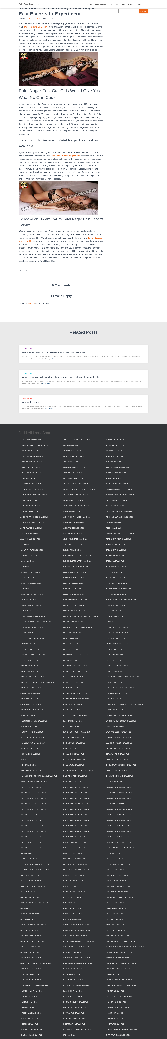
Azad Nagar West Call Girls (118, 539)
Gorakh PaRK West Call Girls (76, 925)
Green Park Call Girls (30, 947)
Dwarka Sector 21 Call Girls (118, 820)
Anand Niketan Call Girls (74, 478)
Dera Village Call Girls (73, 754)
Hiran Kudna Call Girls (116, 1002)
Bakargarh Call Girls (30, 572)
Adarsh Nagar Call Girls (117, 440)
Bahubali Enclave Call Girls (75, 566)
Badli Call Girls (27, 561)
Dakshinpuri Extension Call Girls (121, 721)
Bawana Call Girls (28, 599)
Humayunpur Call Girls (73, 1013)
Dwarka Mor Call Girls (30, 787)
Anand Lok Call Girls (29, 478)
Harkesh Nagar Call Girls (32, 991)
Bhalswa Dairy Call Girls (31, 627)
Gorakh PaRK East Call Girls (33, 925)
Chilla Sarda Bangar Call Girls (120, 688)
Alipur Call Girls (113, 462)
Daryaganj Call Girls (29, 726)
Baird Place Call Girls (116, 566)
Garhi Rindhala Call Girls (74, 892)
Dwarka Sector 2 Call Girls (32, 820)
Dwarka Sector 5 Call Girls (118, 837)
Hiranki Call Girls (28, 1007)
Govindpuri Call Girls (30, 930)
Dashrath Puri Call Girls (31, 732)
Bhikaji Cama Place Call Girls (33, 638)
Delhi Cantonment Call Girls (119, 743)
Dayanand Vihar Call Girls (32, 737)
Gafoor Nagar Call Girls (31, 875)
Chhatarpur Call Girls (30, 688)
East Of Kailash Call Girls (75, 848)
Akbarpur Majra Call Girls (32, 456)
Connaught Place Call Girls (33, 710)
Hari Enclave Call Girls (30, 980)
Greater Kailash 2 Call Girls (33, 941)
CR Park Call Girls (71, 710)
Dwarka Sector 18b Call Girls (33, 815)
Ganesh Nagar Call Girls (74, 881)
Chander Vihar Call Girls (117, 671)
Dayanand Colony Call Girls (118, 732)
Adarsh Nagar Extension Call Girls (36, 445)
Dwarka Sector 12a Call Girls (119, 792)
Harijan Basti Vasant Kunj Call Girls (122, 985)
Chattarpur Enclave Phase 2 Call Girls (37, 682)
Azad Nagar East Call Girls (75, 539)
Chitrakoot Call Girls (30, 699)
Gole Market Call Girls (30, 919)
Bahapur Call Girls (28, 566)
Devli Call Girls (27, 759)
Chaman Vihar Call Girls (31, 666)
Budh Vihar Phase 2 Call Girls (76, 655)
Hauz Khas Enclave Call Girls (119, 996)
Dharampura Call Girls (73, 765)
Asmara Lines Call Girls (73, 528)
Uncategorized (28, 348)
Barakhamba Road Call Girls (118, 588)
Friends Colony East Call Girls (34, 870)
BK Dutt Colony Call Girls (118, 644)
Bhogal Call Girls (71, 638)
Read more (56, 359)
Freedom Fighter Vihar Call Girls (78, 864)
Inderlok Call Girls (29, 1024)
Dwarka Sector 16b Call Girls (119, 803)
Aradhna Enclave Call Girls (75, 495)
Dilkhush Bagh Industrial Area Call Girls (38, 776)
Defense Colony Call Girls (32, 743)
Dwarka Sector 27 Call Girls (33, 831)
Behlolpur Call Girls (30, 611)
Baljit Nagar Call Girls (30, 583)
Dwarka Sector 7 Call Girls (75, 842)
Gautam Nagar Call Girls (117, 892)
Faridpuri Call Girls (115, 853)
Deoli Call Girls (70, 748)
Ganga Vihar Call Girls (116, 881)
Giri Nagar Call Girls (29, 914)
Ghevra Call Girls (28, 908)
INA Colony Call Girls (30, 1018)
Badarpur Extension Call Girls (77, 555)
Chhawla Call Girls (71, 688)
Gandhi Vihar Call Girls (30, 881)
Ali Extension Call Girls (31, 462)
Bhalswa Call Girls (114, 622)
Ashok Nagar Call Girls (30, 511)
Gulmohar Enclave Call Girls (76, 958)
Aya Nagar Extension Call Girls (120, 533)
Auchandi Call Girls (29, 533)
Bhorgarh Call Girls (115, 638)
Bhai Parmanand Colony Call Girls (35, 622)
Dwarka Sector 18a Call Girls (119, 809)
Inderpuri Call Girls (115, 1024)
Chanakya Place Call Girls (75, 666)
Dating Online (27, 398)
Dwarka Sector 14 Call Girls (76, 798)
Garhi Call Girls (70, 886)
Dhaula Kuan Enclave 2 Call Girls (121, 770)
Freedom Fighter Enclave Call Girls (36, 864)
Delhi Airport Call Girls (74, 743)
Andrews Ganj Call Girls (31, 489)
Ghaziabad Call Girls (72, 903)
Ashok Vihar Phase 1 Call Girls (119, 511)
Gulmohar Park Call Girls (117, 958)
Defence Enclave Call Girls (118, 737)
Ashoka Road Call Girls (73, 522)
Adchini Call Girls (71, 445)
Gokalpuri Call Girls (115, 914)
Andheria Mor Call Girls (117, 484)
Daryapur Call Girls (72, 726)
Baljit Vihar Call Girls (73, 583)
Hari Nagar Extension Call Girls (34, 985)
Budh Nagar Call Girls (116, 649)
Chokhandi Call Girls (115, 699)
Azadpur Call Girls (28, 544)
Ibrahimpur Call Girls (115, 1013)
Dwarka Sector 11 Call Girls (33, 792)
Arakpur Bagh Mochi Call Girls (120, 495)
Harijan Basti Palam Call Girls (76, 985)
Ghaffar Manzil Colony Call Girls (35, 903)
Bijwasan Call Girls (29, 644)
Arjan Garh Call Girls (73, 500)
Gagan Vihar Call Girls (73, 875)
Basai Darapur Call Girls (31, 594)
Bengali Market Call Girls (75, 611)
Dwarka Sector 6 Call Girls (32, 842)
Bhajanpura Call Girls (73, 622)
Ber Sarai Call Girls (115, 611)
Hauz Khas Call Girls (72, 996)
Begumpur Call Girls (115, 605)
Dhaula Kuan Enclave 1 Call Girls (78, 770)
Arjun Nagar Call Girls (116, 500)
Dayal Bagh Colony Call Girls (76, 732)
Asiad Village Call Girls (31, 528)
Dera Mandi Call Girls (30, 754)
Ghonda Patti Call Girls (116, 908)
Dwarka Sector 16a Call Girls (76, 803)
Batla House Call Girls (116, 594)
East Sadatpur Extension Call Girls (122, 848)
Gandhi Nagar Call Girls (117, 875)
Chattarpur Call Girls (73, 677)
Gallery (131, 4)
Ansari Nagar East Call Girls (119, 489)
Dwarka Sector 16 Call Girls (33, 803)
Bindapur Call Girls (72, 644)
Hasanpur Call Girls (115, 991)
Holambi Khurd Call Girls (117, 1007)
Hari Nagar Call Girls (73, 980)
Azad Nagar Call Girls (30, 539)
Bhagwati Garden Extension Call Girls (80, 616)
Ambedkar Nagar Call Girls (118, 467)
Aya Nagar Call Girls (72, 533)
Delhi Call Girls (101, 4)
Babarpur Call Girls (72, 550)
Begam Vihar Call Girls (73, 605)
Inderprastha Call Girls (74, 1024)
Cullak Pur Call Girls (115, 710)
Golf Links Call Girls (72, 919)
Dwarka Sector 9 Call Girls (32, 848)
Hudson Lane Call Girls (30, 1013)
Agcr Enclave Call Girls (74, 451)
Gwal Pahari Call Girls (30, 969)
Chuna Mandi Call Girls (30, 704)
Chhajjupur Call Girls (116, 682)
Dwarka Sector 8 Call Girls (118, 842)
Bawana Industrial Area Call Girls (121, 599)
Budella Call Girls (71, 649)
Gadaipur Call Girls (115, 870)
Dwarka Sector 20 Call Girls (76, 820)
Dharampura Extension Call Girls (121, 765)
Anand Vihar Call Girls (30, 484)
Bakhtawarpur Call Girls (74, 572)
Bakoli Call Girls (28, 577)
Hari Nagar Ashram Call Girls (119, 980)
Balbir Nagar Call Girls (73, 577)
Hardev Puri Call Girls (73, 974)
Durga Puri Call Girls (73, 781)
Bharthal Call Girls (72, 633)
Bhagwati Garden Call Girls (32, 616)
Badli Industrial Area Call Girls (77, 561)
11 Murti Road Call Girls (31, 439)
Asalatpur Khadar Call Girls (76, 506)
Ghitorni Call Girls (72, 908)
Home (89, 4)
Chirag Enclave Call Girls (75, 693)
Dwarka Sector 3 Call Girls (32, 837)
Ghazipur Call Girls (115, 903)
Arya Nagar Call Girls (30, 506)
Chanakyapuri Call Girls (117, 666)
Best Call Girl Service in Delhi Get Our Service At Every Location (53, 352)
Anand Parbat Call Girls (116, 478)
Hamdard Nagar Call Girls (118, 969)
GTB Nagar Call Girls (72, 952)
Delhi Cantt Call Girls (30, 748)
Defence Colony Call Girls (75, 737)
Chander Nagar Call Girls (75, 671)
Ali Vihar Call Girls (71, 462)
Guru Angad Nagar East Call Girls (35, 963)
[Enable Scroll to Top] (162, 1034)
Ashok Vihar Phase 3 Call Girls (77, 517)
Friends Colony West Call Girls (77, 870)
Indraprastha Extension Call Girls (121, 1029)
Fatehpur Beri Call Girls (74, 859)
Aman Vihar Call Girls (30, 467)
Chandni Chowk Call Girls (32, 677)
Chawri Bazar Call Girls (74, 682)
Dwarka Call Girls (114, 781)
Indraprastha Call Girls (31, 1029)
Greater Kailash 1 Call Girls (118, 936)
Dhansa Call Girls (28, 765)
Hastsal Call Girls (28, 996)
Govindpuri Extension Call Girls (77, 930)
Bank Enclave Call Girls (116, 583)
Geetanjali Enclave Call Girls (119, 897)
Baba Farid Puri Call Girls (31, 550)
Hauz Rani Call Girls (29, 1002)
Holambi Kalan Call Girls (74, 1007)
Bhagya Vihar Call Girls (116, 616)
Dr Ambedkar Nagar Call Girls (33, 781)
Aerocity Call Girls (115, 445)
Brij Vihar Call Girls (29, 649)
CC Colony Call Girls (115, 660)
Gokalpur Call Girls (72, 914)
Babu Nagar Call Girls (116, 550)
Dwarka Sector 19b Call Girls (119, 815)
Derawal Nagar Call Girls (117, 754)
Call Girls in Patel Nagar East (65, 156)
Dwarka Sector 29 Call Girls (118, 831)
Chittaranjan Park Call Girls (76, 699)
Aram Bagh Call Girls (29, 500)
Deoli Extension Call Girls (118, 748)
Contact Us (142, 4)
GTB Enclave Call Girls (30, 952)
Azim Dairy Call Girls (72, 544)
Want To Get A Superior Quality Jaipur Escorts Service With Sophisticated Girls (60, 377)
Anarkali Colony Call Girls (75, 484)
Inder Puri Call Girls (115, 1018)
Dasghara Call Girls (115, 726)
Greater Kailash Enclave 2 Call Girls (122, 941)
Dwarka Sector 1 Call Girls (75, 787)
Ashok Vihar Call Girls (73, 511)
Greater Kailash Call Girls (75, 936)
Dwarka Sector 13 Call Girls (33, 798)
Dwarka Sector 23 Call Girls (76, 826)
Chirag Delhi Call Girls (30, 693)
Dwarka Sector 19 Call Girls (76, 815)
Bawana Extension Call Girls (76, 599)
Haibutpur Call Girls (72, 969)
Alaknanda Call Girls (115, 456)
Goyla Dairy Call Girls (116, 930)
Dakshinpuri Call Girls (73, 721)
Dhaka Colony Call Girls (74, 759)
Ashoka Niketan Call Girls (32, 522)
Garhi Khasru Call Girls (31, 892)
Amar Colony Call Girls (74, 467)
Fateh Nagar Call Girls (30, 859)
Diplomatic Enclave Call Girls (119, 776)
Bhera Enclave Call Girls (117, 633)
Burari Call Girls (71, 660)
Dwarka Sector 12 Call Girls (76, 792)
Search (143, 11)
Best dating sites (30, 402)
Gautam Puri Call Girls (30, 897)
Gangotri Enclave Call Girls (33, 886)
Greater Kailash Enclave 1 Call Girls (79, 941)
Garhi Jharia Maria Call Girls (119, 886)
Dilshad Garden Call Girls (75, 776)
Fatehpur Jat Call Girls (116, 859)
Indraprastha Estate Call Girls (77, 1029)
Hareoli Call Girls (114, 974)
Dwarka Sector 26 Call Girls (118, 826)
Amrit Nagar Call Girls (30, 473)
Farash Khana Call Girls (31, 853)
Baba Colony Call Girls (116, 544)
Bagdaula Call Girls (115, 561)
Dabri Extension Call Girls (75, 715)
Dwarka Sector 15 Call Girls (118, 798)
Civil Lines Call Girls (72, 704)
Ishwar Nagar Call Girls (31, 1035)
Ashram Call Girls (114, 522)
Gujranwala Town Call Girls (119, 952)
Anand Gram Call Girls (116, 473)
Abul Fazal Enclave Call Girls (76, 440)
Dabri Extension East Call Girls (120, 715)
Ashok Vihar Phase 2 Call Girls (34, 517)
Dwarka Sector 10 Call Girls (118, 787)
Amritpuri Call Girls (72, 473)
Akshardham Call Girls (73, 456)
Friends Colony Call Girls (118, 864)
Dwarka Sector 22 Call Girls (33, 826)
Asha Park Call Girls (115, 506)
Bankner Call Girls (28, 588)
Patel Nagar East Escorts (36, 27)
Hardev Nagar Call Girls (31, 974)
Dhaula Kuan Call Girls (30, 770)
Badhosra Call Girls (115, 555)
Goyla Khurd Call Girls (30, 936)
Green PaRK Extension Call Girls (77, 947)
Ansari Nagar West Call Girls (33, 495)
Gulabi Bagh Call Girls (30, 958)
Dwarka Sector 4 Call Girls (75, 837)
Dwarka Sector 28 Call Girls (76, 831)
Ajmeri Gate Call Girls (116, 451)
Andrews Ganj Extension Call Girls (79, 489)
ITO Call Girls (69, 1035)
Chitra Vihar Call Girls (116, 693)
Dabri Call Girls (27, 715)
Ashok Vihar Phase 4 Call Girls (119, 517)
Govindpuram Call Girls (116, 925)
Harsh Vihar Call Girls (73, 991)
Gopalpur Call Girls (115, 919)
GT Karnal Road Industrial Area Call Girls (125, 947)
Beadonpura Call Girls (30, 605)
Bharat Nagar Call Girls (117, 627)
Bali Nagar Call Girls (115, 577)
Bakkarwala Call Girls (116, 572)
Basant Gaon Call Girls (73, 594)
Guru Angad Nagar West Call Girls (78, 963)
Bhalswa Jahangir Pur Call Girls (77, 627)
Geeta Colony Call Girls (74, 897)
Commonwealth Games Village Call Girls (124, 704)
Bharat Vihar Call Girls (30, 633)
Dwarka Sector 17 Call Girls (33, 809)
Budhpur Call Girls (114, 655)
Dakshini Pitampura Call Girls (33, 721)
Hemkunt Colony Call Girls (75, 1002)
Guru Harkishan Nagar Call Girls (121, 963)
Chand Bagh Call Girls (30, 671)
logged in (31, 303)
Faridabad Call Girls (72, 853)
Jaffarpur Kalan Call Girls (118, 1035)
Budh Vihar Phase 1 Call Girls (33, 655)
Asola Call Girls (113, 528)
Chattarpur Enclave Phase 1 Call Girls (123, 677)
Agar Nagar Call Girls (30, 451)
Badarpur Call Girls (29, 555)
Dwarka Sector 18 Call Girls (76, 809)
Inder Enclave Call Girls (74, 1018)
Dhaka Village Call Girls (117, 759)
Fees (123, 4)
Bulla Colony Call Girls (31, 660)
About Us (114, 4)
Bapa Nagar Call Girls (73, 588)
